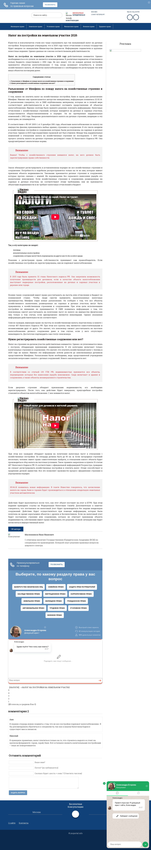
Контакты (23, 823)
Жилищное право (17, 26)
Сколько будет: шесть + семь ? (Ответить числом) (58, 773)
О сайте (11, 823)
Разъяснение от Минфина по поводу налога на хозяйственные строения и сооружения (42, 81)
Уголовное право (53, 26)
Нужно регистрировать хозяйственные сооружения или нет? (32, 83)
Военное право (88, 26)
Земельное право (35, 26)
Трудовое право (105, 26)
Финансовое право (71, 26)
